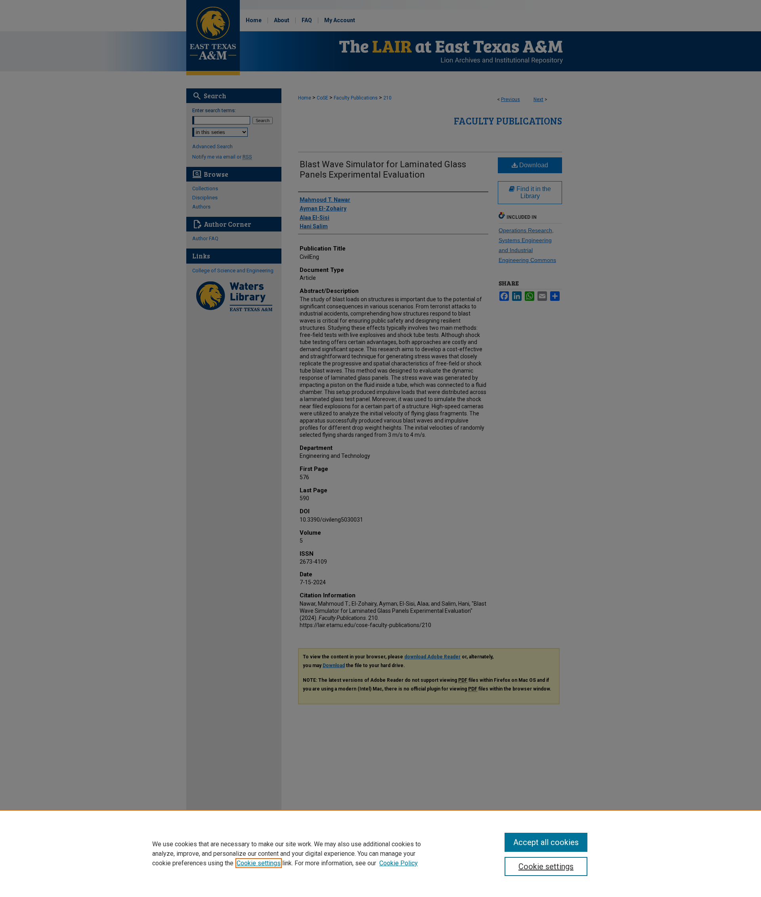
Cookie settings (259, 863)
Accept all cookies (546, 842)
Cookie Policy (398, 863)
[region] (380, 853)
